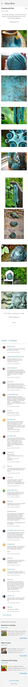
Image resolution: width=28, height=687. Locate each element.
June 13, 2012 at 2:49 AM (13, 485)
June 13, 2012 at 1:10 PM (13, 565)
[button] (26, 8)
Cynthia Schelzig (11, 394)
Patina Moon (10, 4)
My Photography (13, 340)
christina (9, 595)
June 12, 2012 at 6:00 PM (13, 431)
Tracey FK (9, 569)
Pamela (9, 452)
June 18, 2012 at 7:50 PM (13, 602)
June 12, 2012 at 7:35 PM (13, 462)
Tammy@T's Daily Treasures (14, 530)
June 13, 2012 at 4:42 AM (13, 526)
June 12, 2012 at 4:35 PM (13, 390)
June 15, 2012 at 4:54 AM (13, 591)
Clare (8, 477)
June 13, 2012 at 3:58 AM (13, 507)
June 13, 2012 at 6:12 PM (13, 575)
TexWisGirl (9, 346)
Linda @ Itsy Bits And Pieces (14, 356)
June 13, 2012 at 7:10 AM (13, 553)
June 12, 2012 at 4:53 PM (13, 406)
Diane (8, 501)
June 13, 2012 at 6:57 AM (13, 540)
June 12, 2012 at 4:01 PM (13, 377)
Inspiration (4, 340)
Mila (8, 466)
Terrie (8, 558)
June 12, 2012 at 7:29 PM (13, 448)
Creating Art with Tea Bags (9, 660)
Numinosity (10, 419)
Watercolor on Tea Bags (8, 625)
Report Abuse (14, 683)
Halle (8, 607)
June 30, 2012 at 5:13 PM (13, 611)
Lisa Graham (10, 436)
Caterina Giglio (10, 368)
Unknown (9, 544)
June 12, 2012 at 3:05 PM (13, 363)
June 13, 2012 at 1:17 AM (13, 473)
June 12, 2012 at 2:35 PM (13, 352)
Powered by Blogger (14, 680)
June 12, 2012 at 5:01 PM (13, 415)
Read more (23, 638)
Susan (8, 381)
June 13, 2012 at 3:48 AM (13, 497)
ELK (8, 410)
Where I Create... (6, 643)
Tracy (8, 579)
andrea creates (10, 490)
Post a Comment (7, 615)
